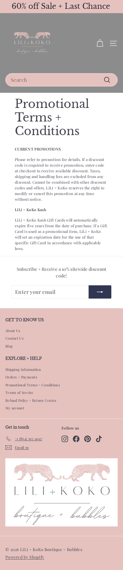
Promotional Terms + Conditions (32, 385)
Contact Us (14, 338)
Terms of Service (19, 392)
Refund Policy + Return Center (31, 400)
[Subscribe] (100, 292)
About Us (12, 330)
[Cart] (99, 43)
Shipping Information (23, 369)
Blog (9, 346)
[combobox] (61, 79)
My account (14, 408)
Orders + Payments (21, 377)
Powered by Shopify (24, 557)
